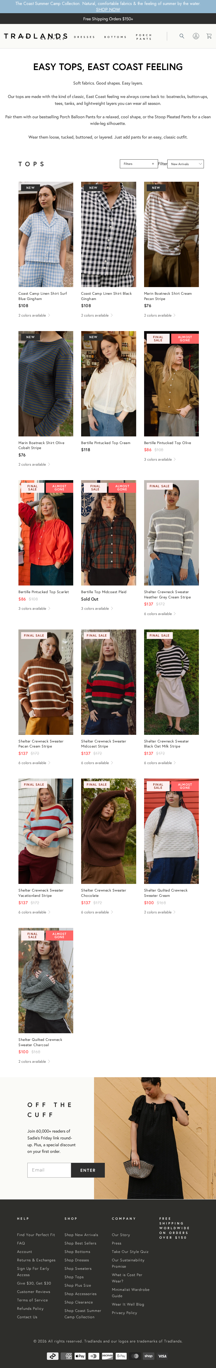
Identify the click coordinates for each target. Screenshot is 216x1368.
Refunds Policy (30, 1308)
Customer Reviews (33, 1291)
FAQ (21, 1243)
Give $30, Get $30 (34, 1283)
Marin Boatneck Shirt (171, 234)
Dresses (85, 37)
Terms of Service (32, 1300)
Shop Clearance (79, 1302)
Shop (25, 37)
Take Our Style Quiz (130, 1251)
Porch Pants (144, 37)
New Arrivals (53, 37)
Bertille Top (108, 383)
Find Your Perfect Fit (36, 1234)
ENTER (88, 1170)
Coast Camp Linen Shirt (45, 234)
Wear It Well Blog (128, 1304)
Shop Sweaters (78, 1268)
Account (24, 1251)
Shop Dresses (77, 1260)
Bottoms (115, 37)
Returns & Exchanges (36, 1260)
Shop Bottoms (77, 1251)
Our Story (121, 1234)
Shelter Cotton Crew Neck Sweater (171, 532)
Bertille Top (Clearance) (171, 383)
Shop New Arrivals (81, 1234)
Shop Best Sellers (80, 1243)
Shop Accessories (81, 1293)
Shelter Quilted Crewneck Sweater (171, 831)
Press (116, 1243)
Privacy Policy (124, 1312)
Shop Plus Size (78, 1285)
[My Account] (196, 36)
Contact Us (27, 1317)
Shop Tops (74, 1276)
